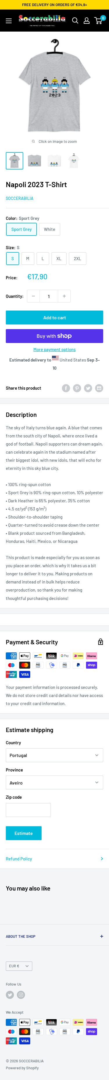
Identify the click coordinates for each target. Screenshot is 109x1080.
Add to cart (54, 317)
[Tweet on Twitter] (88, 388)
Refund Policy (19, 858)
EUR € (14, 966)
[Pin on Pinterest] (77, 388)
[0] (98, 20)
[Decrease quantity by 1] (33, 296)
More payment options (54, 349)
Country (13, 742)
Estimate (24, 833)
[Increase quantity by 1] (64, 296)
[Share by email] (99, 388)
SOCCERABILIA (19, 198)
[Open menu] (9, 21)
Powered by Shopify (22, 1068)
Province (14, 769)
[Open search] (75, 20)
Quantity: (15, 296)
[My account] (87, 20)
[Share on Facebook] (66, 388)
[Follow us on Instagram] (21, 995)
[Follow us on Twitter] (10, 995)
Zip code (14, 797)
